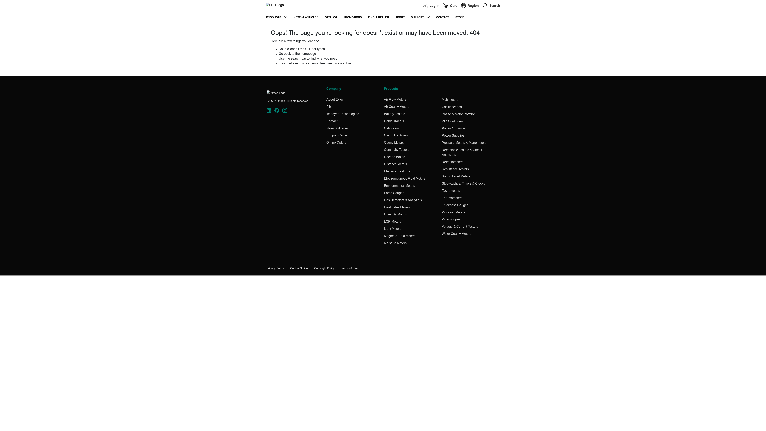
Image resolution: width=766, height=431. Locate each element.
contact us (343, 63)
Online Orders (336, 142)
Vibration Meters (453, 212)
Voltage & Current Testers (460, 226)
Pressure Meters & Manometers (464, 142)
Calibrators (392, 128)
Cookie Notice (299, 268)
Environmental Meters (399, 185)
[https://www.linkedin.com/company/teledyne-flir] (269, 110)
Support (417, 17)
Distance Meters (395, 164)
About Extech (335, 99)
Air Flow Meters (395, 99)
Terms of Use (349, 268)
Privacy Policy (275, 268)
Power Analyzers (454, 128)
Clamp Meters (394, 142)
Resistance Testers (455, 169)
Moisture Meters (395, 243)
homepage (308, 54)
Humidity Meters (395, 214)
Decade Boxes (394, 157)
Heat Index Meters (397, 207)
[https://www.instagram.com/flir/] (284, 110)
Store (460, 17)
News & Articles (306, 17)
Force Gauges (394, 193)
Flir (328, 106)
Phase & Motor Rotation (459, 114)
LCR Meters (392, 221)
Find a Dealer (378, 17)
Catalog (331, 17)
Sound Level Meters (456, 176)
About (400, 17)
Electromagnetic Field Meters (404, 178)
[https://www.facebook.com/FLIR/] (276, 110)
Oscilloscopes (452, 107)
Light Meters (392, 228)
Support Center (337, 135)
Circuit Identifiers (396, 135)
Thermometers (452, 198)
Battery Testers (394, 114)
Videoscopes (451, 219)
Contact (442, 17)
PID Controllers (453, 121)
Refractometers (452, 162)
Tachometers (451, 190)
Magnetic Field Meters (399, 236)
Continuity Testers (396, 149)
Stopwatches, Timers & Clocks (463, 183)
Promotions (353, 17)
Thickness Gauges (455, 205)
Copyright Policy (324, 268)
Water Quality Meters (456, 233)
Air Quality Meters (396, 106)
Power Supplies (453, 135)
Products (273, 17)
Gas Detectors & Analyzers (403, 200)
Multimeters (450, 99)
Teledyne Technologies (342, 114)
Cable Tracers (394, 121)
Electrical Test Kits (397, 171)
